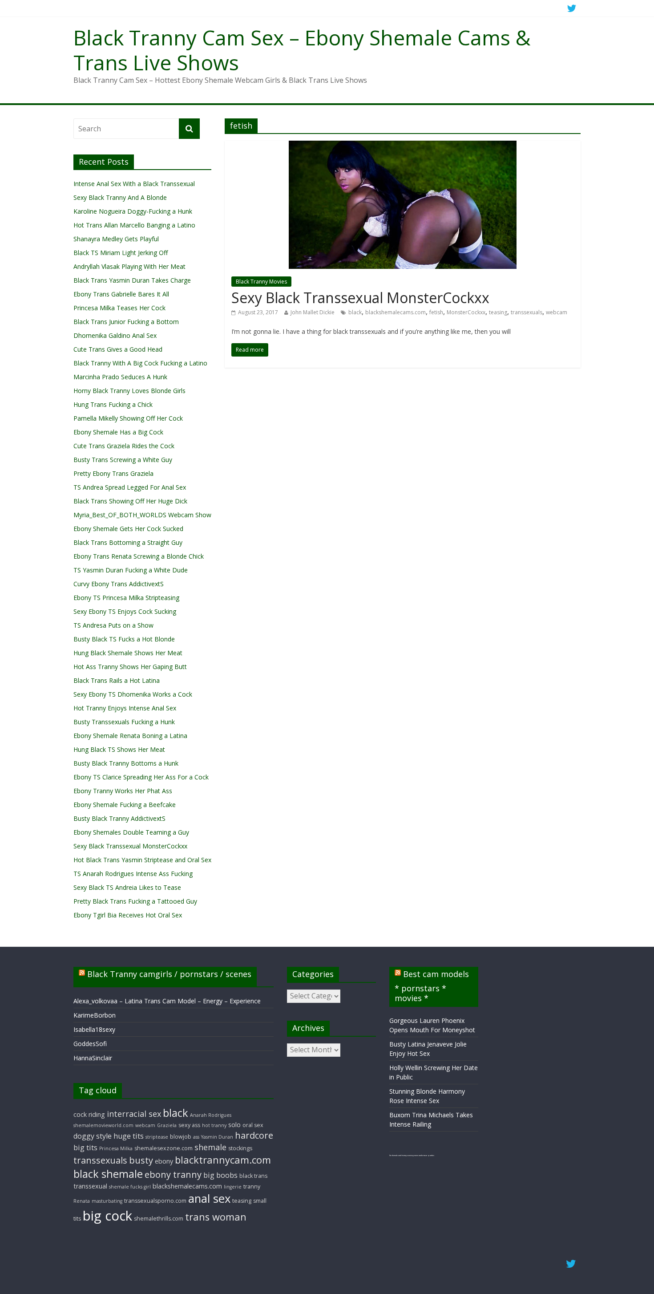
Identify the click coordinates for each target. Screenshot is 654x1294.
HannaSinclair (92, 1058)
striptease (156, 1137)
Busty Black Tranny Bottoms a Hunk (125, 763)
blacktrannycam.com (223, 1159)
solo (234, 1124)
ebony (164, 1161)
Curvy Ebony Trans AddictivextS (118, 584)
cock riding (89, 1114)
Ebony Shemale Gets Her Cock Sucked (128, 528)
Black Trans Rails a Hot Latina (116, 680)
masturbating (107, 1201)
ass (196, 1137)
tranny (251, 1186)
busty (141, 1160)
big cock (107, 1216)
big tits (85, 1147)
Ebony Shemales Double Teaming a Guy (131, 832)
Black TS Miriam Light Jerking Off (120, 252)
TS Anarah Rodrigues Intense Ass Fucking (133, 873)
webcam (556, 312)
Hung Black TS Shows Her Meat (119, 749)
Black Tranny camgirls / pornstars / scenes (169, 974)
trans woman (215, 1216)
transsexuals (526, 312)
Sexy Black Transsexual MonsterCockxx (360, 297)
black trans (253, 1176)
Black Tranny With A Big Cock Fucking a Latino (140, 363)
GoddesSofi (90, 1043)
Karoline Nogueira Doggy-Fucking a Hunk (132, 211)
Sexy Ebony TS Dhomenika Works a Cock (132, 694)
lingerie (233, 1187)
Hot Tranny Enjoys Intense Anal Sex (124, 708)
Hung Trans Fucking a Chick (113, 404)
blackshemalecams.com (395, 312)
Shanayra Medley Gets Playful (116, 239)
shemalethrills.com (158, 1218)
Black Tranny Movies (261, 281)
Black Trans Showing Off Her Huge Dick (130, 501)
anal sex (209, 1198)
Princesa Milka (116, 1148)
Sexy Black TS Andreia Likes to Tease (127, 887)
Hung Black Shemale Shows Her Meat (127, 653)
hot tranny (214, 1125)
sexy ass (189, 1125)
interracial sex (134, 1113)
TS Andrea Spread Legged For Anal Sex (129, 487)
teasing (498, 312)
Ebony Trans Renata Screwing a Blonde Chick (138, 556)
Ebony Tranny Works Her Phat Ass (122, 791)
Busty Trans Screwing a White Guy (122, 459)
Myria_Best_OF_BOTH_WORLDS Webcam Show (142, 515)
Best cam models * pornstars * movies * (432, 986)
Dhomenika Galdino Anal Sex (115, 335)
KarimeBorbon (94, 1015)
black (355, 312)
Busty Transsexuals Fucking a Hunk (124, 722)
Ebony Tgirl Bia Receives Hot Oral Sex (127, 915)
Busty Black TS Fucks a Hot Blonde (124, 639)
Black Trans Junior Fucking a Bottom (126, 321)
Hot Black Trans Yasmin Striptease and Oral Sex (142, 860)
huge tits (128, 1136)
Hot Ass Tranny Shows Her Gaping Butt (130, 666)
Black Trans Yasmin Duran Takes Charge (132, 280)
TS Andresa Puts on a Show (113, 625)
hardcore (254, 1135)
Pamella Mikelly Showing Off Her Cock (128, 418)
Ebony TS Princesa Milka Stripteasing (126, 597)
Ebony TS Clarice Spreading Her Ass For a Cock (141, 777)
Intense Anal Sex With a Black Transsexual (134, 183)
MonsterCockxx (466, 312)
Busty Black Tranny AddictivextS (119, 818)
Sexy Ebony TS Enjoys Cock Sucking (124, 611)
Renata (81, 1201)
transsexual (90, 1186)
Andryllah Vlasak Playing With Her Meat (129, 266)
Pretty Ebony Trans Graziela (113, 473)
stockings (240, 1148)
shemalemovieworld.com (103, 1125)
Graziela (167, 1125)
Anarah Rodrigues (210, 1115)
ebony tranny (173, 1174)
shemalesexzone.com (163, 1148)
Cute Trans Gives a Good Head (117, 349)
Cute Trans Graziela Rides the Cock (123, 446)
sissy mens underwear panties (422, 1155)
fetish (436, 312)
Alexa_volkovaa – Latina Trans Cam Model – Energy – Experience (167, 1001)
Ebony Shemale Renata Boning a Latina (130, 735)
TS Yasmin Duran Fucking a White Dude (130, 570)
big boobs (220, 1175)
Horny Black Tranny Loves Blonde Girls (129, 390)
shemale (210, 1147)
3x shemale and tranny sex (399, 1155)
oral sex (252, 1125)
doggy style (92, 1136)
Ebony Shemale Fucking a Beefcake (124, 804)
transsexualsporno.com (155, 1201)
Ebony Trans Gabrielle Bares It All (121, 294)
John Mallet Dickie (313, 312)
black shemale (108, 1174)
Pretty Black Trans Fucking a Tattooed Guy (135, 901)
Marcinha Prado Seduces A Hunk (120, 377)
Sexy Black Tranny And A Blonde (120, 197)
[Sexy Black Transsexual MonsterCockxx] (403, 146)
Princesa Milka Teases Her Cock (119, 308)
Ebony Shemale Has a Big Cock (118, 432)
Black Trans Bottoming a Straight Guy (127, 542)
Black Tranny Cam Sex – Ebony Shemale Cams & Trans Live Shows (302, 50)
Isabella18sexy (94, 1029)
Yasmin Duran (217, 1137)
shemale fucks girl (130, 1187)
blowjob (180, 1136)
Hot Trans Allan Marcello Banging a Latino (134, 225)
